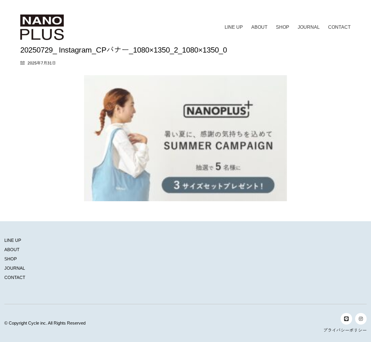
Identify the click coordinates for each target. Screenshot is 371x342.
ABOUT (11, 249)
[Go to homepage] (42, 27)
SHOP (10, 258)
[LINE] (346, 319)
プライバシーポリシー (345, 330)
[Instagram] (361, 319)
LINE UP (12, 240)
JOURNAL (14, 268)
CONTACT (14, 277)
